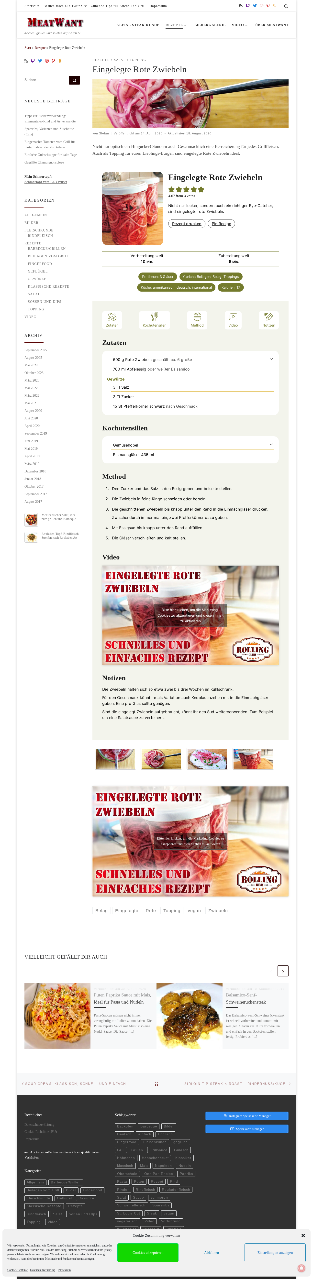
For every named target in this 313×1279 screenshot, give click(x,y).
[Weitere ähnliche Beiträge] (283, 970)
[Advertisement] (242, 1172)
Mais (144, 1166)
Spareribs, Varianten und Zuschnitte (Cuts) (49, 131)
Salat (34, 294)
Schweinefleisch (131, 1205)
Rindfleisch (40, 236)
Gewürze (37, 279)
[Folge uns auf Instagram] (261, 6)
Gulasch (181, 1150)
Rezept (157, 1181)
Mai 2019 (31, 448)
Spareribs (160, 1205)
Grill (120, 1150)
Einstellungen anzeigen (275, 1253)
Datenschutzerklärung (42, 1270)
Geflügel (38, 271)
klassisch (125, 1166)
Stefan (104, 133)
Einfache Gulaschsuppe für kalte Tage (50, 155)
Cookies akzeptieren (148, 1253)
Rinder (123, 1190)
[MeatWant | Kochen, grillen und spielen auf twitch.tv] (55, 21)
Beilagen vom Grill (49, 256)
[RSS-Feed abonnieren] (241, 6)
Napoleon (163, 1166)
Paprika (186, 1174)
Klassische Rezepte (48, 286)
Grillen (137, 1150)
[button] (303, 1235)
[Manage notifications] (301, 1268)
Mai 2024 (31, 365)
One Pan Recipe (158, 1174)
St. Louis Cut (128, 1213)
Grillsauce (159, 1150)
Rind (174, 1181)
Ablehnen (211, 1253)
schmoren (159, 1197)
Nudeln (185, 1166)
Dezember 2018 (35, 471)
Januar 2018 (32, 479)
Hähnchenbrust (155, 1158)
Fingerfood (40, 264)
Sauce (138, 1197)
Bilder (31, 223)
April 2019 (32, 456)
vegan (169, 1213)
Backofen (125, 1126)
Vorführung (171, 1221)
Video (233, 325)
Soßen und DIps (44, 302)
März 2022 (31, 395)
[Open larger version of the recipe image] (132, 208)
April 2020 (32, 426)
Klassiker (183, 1158)
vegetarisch (127, 1221)
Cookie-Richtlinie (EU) (40, 1132)
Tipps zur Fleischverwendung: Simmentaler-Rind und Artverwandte (50, 118)
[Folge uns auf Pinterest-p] (268, 6)
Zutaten (112, 325)
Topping (36, 309)
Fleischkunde (39, 230)
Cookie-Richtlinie (17, 1270)
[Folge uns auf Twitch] (248, 6)
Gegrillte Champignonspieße (44, 162)
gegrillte (180, 1142)
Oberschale (127, 1174)
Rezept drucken (186, 223)
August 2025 (33, 358)
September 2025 (35, 350)
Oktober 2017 (34, 486)
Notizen (268, 325)
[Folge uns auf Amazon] (274, 6)
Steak (152, 1213)
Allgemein (35, 215)
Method (197, 325)
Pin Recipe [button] (221, 223)
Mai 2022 (31, 388)
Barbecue (148, 1126)
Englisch (165, 1134)
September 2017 (35, 494)
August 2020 (33, 411)
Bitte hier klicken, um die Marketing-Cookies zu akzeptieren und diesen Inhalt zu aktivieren (190, 615)
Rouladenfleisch (176, 1190)
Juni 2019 (31, 441)
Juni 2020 (31, 418)
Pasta (122, 1181)
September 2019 (35, 433)
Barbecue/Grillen (47, 249)
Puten (139, 1181)
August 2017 (33, 501)
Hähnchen (126, 1158)
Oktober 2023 (34, 373)
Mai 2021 (31, 403)
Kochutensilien (154, 325)
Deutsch (124, 1134)
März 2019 (31, 464)
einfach (144, 1134)
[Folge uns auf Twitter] (255, 6)
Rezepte (40, 48)
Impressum (64, 1270)
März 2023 (31, 380)
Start (27, 48)
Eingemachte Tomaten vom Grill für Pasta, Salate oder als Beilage (49, 144)
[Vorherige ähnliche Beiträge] (271, 970)
